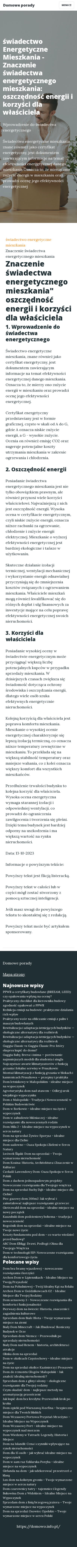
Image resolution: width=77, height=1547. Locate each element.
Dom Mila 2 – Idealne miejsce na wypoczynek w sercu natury (36, 1129)
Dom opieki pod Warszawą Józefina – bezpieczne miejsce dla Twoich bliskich (38, 1410)
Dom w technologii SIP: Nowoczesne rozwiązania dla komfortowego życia (38, 1255)
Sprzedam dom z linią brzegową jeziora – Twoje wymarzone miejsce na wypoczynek (37, 1504)
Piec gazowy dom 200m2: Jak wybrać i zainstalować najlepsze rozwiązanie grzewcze (36, 1201)
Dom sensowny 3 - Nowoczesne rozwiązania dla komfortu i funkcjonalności (37, 1302)
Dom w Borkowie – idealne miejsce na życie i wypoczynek (34, 1111)
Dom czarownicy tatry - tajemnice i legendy (34, 1489)
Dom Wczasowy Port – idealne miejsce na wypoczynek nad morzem (32, 1428)
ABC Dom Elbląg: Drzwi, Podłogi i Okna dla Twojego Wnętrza (33, 1246)
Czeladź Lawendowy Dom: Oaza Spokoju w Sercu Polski (38, 1174)
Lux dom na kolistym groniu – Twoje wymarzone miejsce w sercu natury (37, 1482)
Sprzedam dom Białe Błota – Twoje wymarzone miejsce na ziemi (37, 1320)
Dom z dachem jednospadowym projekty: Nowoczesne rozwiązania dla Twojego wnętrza (37, 1183)
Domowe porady (19, 5)
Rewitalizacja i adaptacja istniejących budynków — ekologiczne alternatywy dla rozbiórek (38, 1030)
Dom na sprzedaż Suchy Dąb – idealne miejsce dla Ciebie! (38, 1192)
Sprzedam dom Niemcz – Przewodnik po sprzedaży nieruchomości (32, 1338)
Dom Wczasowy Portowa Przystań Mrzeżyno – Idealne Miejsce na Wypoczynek (36, 1419)
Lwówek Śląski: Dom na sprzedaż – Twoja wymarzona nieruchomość (32, 1156)
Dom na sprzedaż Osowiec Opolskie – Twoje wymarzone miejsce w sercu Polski (34, 1513)
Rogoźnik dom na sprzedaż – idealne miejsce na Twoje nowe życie (37, 1228)
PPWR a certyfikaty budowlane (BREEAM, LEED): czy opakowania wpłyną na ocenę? (37, 994)
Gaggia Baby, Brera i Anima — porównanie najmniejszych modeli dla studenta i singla (33, 1057)
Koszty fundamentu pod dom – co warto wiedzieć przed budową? (38, 1237)
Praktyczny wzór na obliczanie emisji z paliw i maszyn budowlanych (35, 1021)
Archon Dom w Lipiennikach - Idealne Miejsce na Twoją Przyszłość (38, 1280)
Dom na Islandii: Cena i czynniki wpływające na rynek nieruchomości (36, 1446)
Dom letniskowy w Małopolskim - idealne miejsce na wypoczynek (38, 1084)
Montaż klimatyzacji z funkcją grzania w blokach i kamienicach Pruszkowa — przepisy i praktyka (38, 1075)
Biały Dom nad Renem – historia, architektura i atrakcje (36, 1347)
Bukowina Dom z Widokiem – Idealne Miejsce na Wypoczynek (37, 1495)
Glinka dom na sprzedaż (20, 1354)
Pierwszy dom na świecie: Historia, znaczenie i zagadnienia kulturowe (36, 1311)
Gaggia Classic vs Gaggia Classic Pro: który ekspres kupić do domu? (33, 1048)
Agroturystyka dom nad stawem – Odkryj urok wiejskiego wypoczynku (36, 1093)
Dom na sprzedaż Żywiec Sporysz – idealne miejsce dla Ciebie (33, 1138)
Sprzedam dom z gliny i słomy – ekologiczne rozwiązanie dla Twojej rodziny (34, 1383)
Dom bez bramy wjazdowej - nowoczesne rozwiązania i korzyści (33, 1271)
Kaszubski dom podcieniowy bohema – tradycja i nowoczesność (37, 1219)
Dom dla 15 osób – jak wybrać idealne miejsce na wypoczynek (37, 1455)
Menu (65, 5)
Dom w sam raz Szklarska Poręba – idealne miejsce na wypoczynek (33, 1464)
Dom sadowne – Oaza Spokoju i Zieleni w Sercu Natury (36, 1147)
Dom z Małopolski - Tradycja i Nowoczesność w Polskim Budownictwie (37, 1102)
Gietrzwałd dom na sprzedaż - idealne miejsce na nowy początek (38, 1210)
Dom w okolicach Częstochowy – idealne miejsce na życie (37, 1361)
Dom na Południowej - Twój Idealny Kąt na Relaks (38, 1286)
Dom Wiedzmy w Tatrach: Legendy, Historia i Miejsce (35, 1437)
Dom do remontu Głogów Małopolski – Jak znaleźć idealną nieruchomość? (33, 1374)
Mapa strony (14, 974)
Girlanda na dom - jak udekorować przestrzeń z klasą (37, 1473)
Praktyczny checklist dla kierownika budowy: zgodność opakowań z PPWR (34, 1003)
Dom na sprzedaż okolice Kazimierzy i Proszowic (38, 1367)
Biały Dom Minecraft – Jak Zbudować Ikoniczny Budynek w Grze (36, 1329)
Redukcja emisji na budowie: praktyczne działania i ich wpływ (38, 1012)
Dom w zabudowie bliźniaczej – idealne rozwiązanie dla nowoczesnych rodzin (30, 1120)
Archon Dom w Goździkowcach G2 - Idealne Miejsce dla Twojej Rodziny (34, 1293)
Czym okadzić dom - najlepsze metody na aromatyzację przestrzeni (33, 1392)
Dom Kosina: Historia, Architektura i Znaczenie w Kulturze (38, 1165)
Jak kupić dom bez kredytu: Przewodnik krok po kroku (36, 1401)
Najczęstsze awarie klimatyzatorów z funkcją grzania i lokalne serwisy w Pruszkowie (35, 1066)
